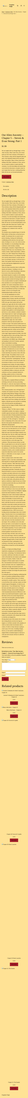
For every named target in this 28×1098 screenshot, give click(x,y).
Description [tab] (6, 186)
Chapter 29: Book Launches (14, 958)
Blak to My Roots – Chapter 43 (14, 710)
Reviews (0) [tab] (6, 189)
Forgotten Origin (6, 1095)
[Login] (21, 5)
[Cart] (17, 5)
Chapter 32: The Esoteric (14, 1082)
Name (4, 672)
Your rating (5, 659)
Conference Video (9, 11)
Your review (5, 661)
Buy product (6, 176)
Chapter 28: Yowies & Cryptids (14, 834)
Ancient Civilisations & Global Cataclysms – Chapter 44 (14, 696)
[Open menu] (24, 6)
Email (3, 675)
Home (3, 11)
